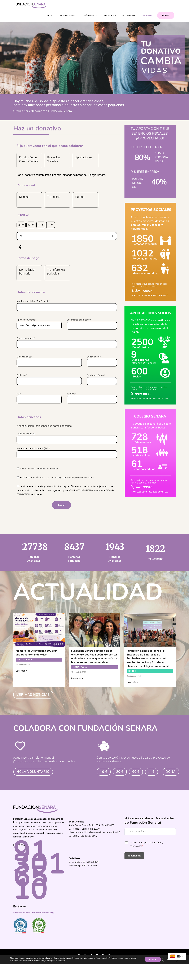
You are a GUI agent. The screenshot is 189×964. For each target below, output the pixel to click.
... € (50, 225)
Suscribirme (134, 855)
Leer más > (21, 670)
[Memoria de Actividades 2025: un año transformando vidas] (39, 644)
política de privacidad (50, 477)
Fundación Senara (23, 953)
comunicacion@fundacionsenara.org (33, 912)
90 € (41, 225)
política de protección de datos (79, 477)
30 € (21, 225)
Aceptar (153, 959)
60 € (31, 225)
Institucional (24, 659)
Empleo (132, 671)
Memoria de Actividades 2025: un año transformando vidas (36, 652)
